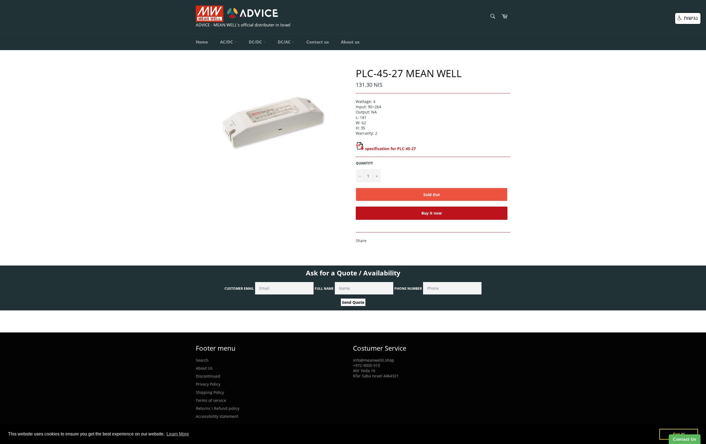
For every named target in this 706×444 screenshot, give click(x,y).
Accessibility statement (217, 416)
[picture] (360, 148)
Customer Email (239, 288)
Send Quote (353, 302)
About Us (204, 368)
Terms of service (211, 400)
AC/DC (227, 42)
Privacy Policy (208, 384)
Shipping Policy (210, 392)
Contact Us (684, 439)
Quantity (364, 163)
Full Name (324, 288)
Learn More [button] (178, 434)
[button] (687, 18)
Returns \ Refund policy (217, 408)
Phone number (408, 288)
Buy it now (431, 213)
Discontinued (208, 376)
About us (350, 42)
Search (202, 360)
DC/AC (285, 42)
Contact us (317, 42)
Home (202, 42)
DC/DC (256, 42)
